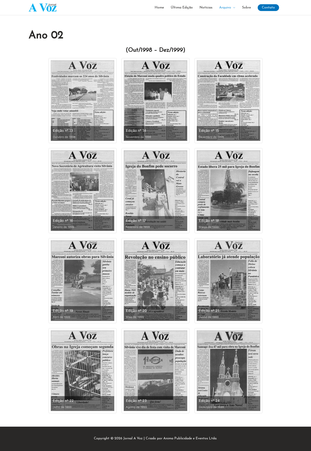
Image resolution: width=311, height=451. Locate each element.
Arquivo (225, 7)
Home (159, 7)
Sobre (246, 7)
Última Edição (182, 7)
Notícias (206, 7)
